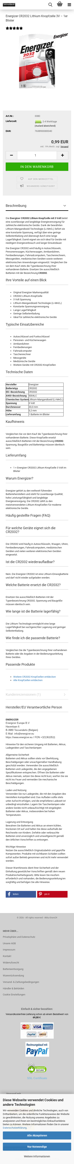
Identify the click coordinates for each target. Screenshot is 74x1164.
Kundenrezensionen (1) (23, 694)
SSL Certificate (37, 1078)
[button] (11, 155)
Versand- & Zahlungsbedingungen (21, 982)
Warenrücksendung (13, 975)
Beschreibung (16, 206)
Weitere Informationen (37, 1156)
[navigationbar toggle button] (69, 5)
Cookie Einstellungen (14, 994)
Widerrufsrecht (11, 962)
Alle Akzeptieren (37, 1135)
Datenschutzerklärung (15, 1127)
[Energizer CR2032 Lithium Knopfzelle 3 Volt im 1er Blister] (37, 61)
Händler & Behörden (13, 988)
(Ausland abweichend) (45, 126)
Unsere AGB (9, 943)
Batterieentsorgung (13, 969)
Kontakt (7, 956)
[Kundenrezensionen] (14, 30)
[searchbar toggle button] (50, 5)
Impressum (9, 949)
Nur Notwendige (37, 1146)
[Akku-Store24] (7, 5)
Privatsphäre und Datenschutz (19, 936)
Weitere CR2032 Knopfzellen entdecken (34, 676)
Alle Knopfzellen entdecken (28, 680)
